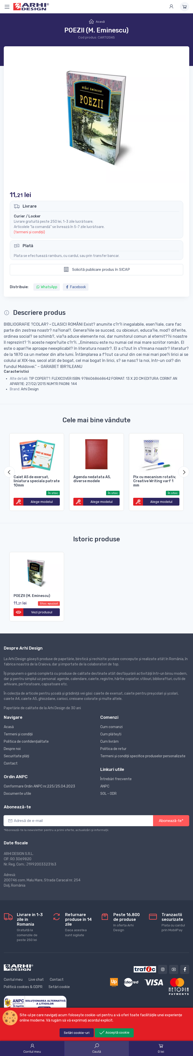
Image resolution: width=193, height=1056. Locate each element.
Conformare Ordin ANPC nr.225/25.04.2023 (39, 786)
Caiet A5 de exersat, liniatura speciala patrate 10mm (37, 481)
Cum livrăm (109, 741)
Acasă (100, 21)
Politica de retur (113, 749)
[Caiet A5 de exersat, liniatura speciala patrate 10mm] (37, 453)
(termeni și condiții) (29, 232)
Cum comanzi (111, 727)
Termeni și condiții (18, 734)
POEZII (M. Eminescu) (32, 596)
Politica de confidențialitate (26, 741)
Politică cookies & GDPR (23, 987)
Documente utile (17, 793)
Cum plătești (110, 734)
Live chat (36, 979)
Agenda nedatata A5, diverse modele (92, 479)
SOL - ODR (108, 793)
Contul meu (13, 979)
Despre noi (12, 749)
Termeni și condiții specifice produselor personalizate (142, 756)
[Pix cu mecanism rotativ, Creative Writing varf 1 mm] (156, 453)
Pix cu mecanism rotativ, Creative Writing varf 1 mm (154, 481)
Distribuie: (19, 287)
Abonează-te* (171, 820)
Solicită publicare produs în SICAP (100, 269)
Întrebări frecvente (116, 779)
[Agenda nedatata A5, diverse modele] (96, 453)
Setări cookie (59, 987)
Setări (76, 1033)
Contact (11, 763)
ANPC (104, 786)
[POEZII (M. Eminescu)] (37, 572)
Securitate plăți (16, 756)
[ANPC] (35, 1003)
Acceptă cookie (117, 1032)
